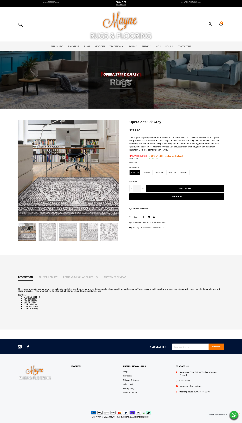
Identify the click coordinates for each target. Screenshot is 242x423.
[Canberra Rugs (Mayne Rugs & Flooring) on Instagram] (20, 347)
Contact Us (184, 46)
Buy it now (177, 196)
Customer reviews (115, 277)
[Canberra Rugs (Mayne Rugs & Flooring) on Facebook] (28, 347)
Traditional (117, 46)
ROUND (133, 46)
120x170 (135, 172)
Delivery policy (48, 277)
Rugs (87, 46)
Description (25, 277)
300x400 (184, 172)
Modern (100, 46)
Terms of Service (130, 392)
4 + (121, 3)
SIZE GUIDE (57, 46)
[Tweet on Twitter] (149, 217)
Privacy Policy (128, 388)
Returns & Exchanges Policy (80, 277)
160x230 (147, 172)
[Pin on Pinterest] (154, 217)
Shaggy (146, 46)
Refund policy (128, 384)
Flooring (73, 46)
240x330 (172, 172)
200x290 (159, 172)
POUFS (169, 46)
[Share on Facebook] (144, 217)
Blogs (125, 371)
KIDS (158, 46)
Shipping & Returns (131, 380)
